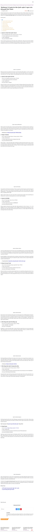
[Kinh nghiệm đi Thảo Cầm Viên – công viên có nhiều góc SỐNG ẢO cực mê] (28, 524)
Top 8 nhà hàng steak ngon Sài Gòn (8, 489)
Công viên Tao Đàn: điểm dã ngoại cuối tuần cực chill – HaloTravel (16, 528)
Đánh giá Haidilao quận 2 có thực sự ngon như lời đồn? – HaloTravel (5, 528)
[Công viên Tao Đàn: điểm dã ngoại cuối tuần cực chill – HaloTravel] (17, 524)
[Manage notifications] (32, 530)
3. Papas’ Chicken (4, 23)
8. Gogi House (4, 30)
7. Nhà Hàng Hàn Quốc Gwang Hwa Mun (8, 29)
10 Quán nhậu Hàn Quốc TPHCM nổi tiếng (14, 132)
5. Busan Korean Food (5, 26)
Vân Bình (8, 512)
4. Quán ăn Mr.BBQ (5, 25)
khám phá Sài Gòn (17, 505)
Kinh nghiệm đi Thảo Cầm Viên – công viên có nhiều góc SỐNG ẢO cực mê (28, 528)
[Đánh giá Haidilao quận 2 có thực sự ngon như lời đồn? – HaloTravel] (6, 524)
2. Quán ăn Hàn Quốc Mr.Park (6, 22)
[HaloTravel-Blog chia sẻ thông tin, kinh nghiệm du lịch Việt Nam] (17, 2)
